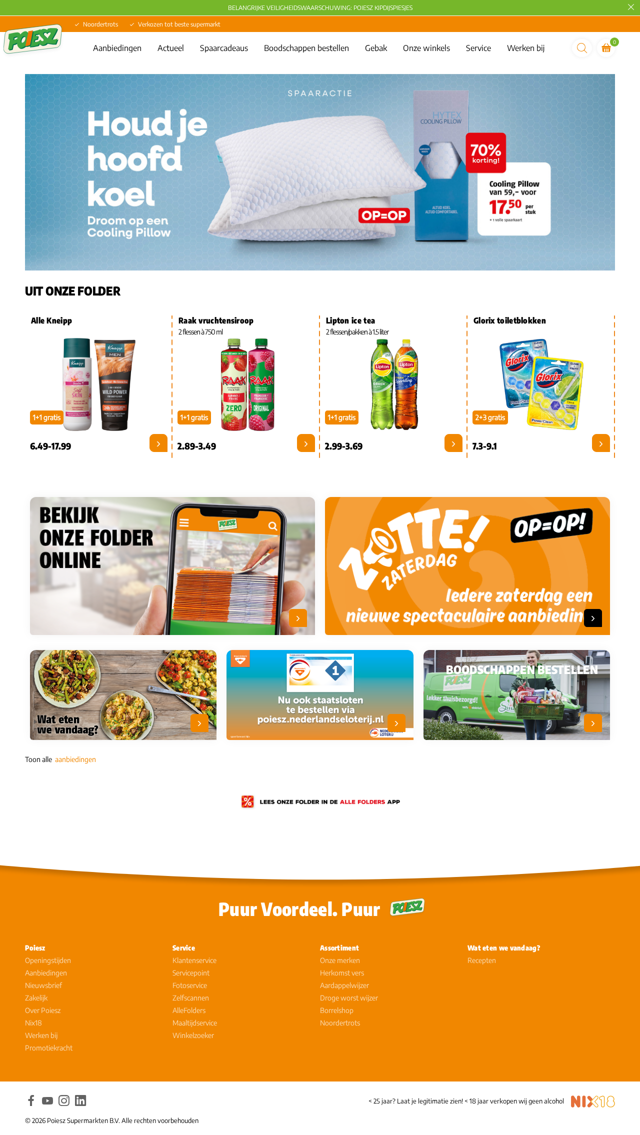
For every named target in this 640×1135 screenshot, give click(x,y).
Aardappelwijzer (344, 985)
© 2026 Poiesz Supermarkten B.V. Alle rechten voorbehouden (111, 1120)
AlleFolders (189, 1010)
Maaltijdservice (194, 1022)
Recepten (482, 960)
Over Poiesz (42, 1010)
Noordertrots (340, 1022)
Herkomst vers (342, 972)
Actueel (171, 48)
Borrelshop (337, 1010)
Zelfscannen (190, 998)
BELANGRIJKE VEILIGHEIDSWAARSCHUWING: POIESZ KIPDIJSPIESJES (320, 8)
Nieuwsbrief (43, 985)
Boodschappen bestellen (306, 48)
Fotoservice (189, 985)
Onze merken (340, 960)
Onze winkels (426, 48)
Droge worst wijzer (349, 998)
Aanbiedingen (117, 48)
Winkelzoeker (193, 1035)
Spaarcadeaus (224, 48)
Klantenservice (194, 960)
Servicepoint (191, 972)
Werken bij (525, 48)
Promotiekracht (48, 1048)
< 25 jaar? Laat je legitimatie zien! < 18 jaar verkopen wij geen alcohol (466, 1101)
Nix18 (33, 1022)
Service (478, 48)
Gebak (376, 48)
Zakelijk (36, 998)
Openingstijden (48, 960)
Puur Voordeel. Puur (299, 909)
